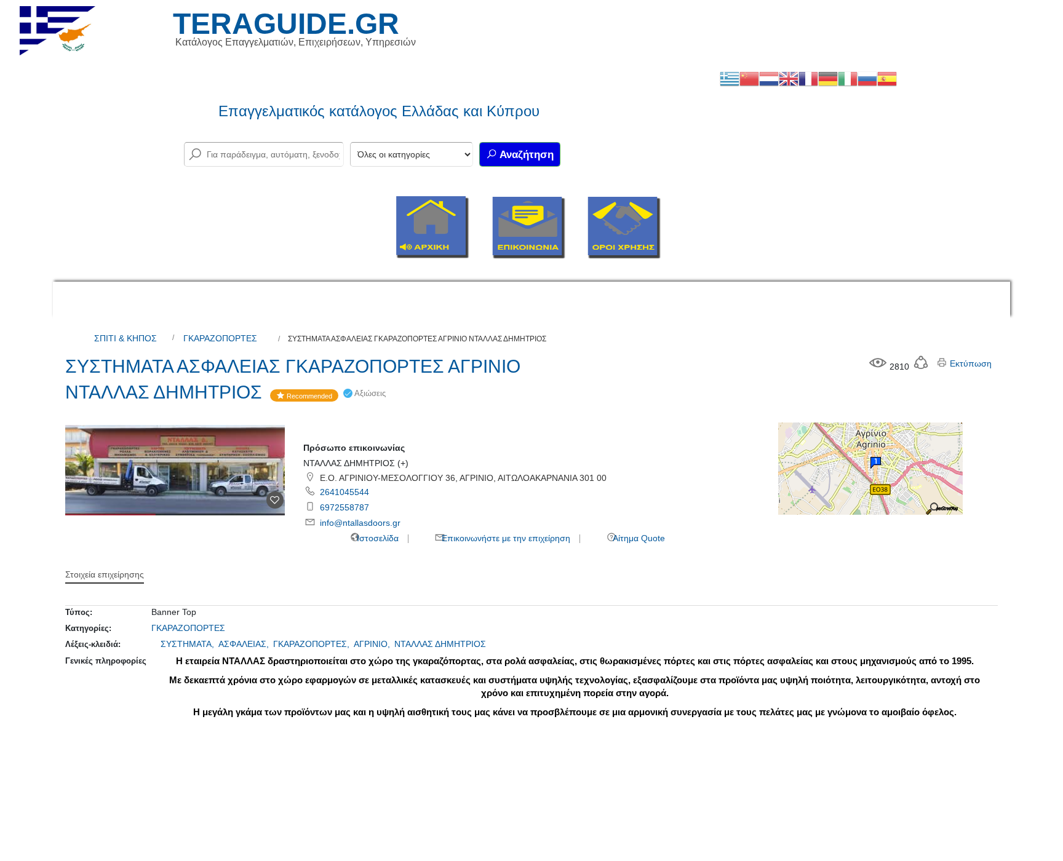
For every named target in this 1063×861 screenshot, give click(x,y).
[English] (788, 78)
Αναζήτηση (525, 155)
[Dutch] (769, 78)
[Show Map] (870, 468)
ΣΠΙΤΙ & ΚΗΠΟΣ (125, 338)
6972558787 (344, 507)
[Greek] (729, 78)
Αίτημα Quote (638, 538)
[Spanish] (887, 78)
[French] (808, 78)
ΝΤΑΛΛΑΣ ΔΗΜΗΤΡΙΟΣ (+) (355, 463)
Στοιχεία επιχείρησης (104, 574)
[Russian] (867, 78)
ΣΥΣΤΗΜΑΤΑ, (189, 644)
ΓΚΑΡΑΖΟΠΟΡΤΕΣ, (312, 644)
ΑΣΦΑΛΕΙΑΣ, (244, 644)
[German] (828, 78)
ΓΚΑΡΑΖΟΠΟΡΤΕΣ (220, 338)
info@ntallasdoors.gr (360, 523)
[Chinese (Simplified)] (749, 78)
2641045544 (344, 492)
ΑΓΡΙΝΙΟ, (373, 644)
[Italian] (848, 78)
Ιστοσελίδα (376, 538)
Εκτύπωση (969, 363)
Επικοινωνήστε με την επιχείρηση (504, 538)
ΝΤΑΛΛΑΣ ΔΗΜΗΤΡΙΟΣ (440, 644)
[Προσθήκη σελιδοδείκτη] (275, 500)
